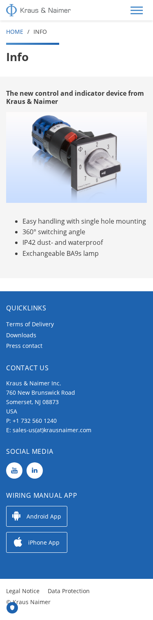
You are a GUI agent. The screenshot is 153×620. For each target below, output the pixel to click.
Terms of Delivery (30, 324)
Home (14, 31)
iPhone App (44, 542)
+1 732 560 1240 (35, 420)
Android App (44, 516)
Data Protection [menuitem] (69, 591)
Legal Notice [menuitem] (23, 591)
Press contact (24, 346)
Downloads (21, 335)
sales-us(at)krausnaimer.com (52, 430)
